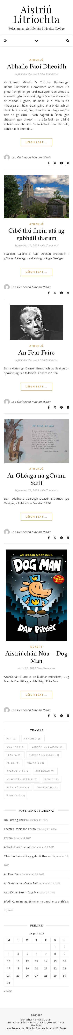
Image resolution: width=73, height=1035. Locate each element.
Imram (8, 838)
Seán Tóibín (18, 787)
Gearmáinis (17, 771)
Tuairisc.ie (47, 787)
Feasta (14, 754)
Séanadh (36, 1014)
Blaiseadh (42, 1028)
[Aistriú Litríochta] (36, 17)
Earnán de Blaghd (48, 746)
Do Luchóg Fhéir (15, 820)
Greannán (45, 771)
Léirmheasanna (15, 1028)
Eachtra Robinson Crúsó (20, 829)
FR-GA (13, 763)
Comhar (16, 746)
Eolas (63, 1028)
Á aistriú (16, 795)
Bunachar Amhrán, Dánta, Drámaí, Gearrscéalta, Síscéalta (36, 1024)
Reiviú (52, 779)
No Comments (49, 74)
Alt (12, 738)
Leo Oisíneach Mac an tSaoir (31, 157)
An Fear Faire (36, 352)
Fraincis (35, 763)
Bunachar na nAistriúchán (36, 1019)
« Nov (8, 991)
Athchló (36, 60)
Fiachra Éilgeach (44, 754)
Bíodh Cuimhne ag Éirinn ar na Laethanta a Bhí (34, 901)
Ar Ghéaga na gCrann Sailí (36, 479)
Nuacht (36, 647)
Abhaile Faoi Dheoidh (36, 66)
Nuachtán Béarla (22, 779)
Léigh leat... (36, 142)
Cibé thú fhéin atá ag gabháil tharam (36, 234)
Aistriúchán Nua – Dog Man (36, 657)
